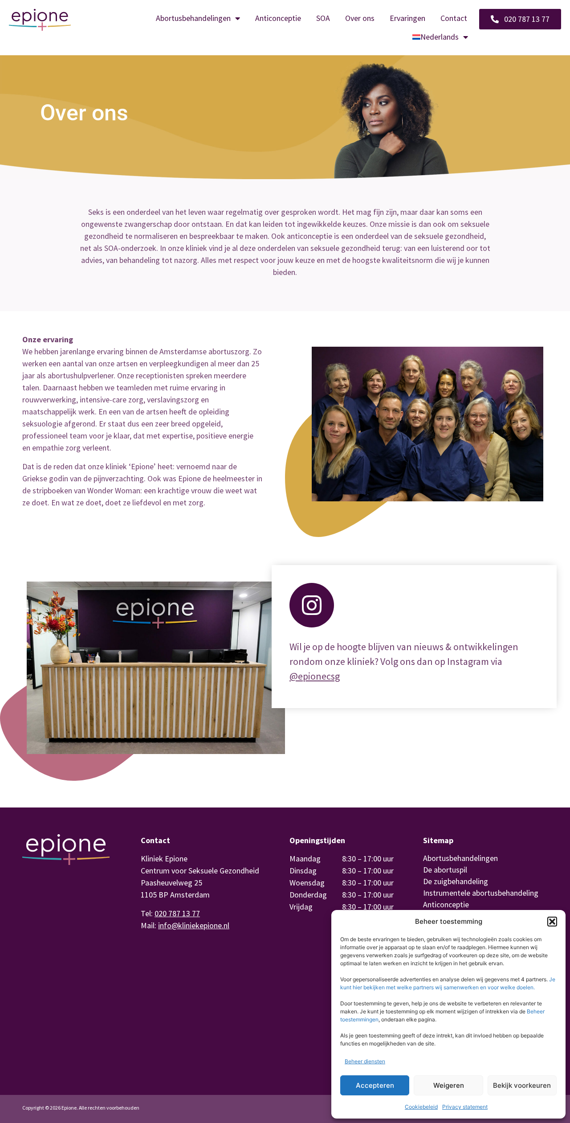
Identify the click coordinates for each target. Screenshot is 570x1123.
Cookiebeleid (421, 1106)
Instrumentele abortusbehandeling (480, 893)
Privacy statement (465, 1106)
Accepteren (375, 1085)
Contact (453, 18)
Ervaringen (407, 18)
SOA (323, 18)
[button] (552, 921)
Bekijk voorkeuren (522, 1085)
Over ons (360, 18)
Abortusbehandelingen (193, 18)
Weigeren (448, 1085)
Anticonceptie (278, 18)
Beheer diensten (365, 1061)
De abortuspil (445, 870)
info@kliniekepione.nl (193, 925)
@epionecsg (314, 676)
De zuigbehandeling (455, 881)
